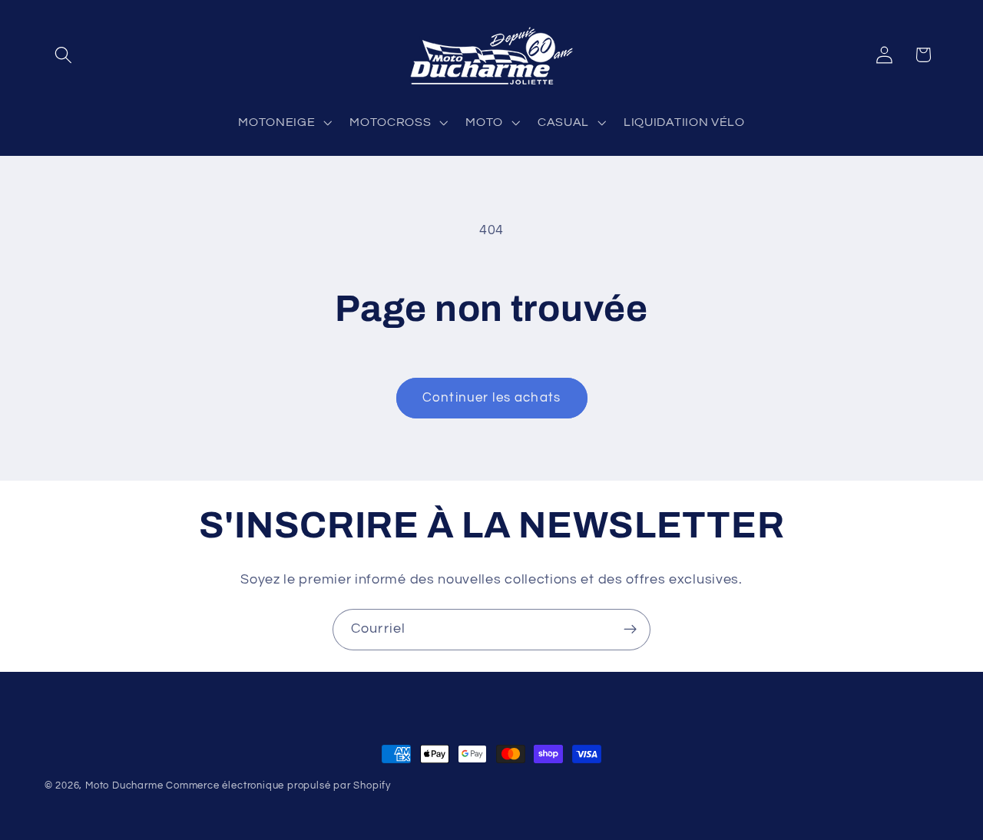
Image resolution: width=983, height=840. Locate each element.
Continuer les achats (491, 398)
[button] (64, 54)
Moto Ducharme (124, 786)
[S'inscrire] (630, 629)
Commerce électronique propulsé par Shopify (278, 786)
